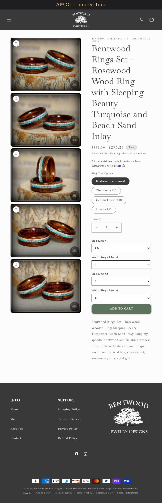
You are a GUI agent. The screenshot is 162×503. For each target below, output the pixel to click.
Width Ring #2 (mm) (105, 290)
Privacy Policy (67, 428)
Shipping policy (104, 493)
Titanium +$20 (106, 190)
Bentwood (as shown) (110, 181)
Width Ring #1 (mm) (105, 257)
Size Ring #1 (100, 240)
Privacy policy (84, 493)
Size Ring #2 (100, 274)
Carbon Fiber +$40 (109, 200)
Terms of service (64, 493)
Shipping (115, 153)
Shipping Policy (69, 409)
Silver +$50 (104, 209)
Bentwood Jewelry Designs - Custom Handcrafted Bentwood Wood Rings (73, 489)
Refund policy (43, 493)
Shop (14, 419)
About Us (17, 428)
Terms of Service (69, 419)
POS (114, 489)
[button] (9, 19)
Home (14, 409)
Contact (16, 438)
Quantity (97, 219)
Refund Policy (67, 438)
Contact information (127, 493)
